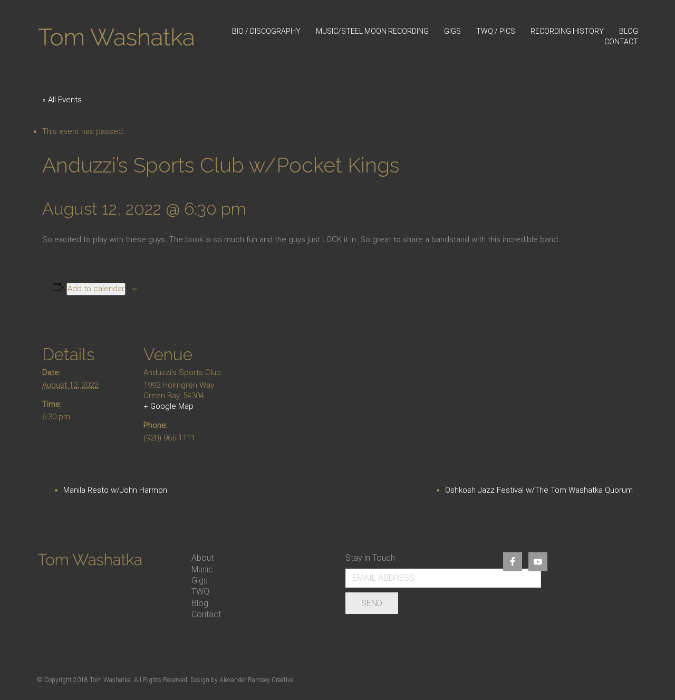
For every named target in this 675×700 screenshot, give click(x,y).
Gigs (199, 581)
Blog (199, 603)
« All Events (62, 99)
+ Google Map (168, 406)
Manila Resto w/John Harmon (115, 490)
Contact (206, 614)
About (202, 558)
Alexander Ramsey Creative (256, 680)
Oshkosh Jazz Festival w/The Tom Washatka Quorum (539, 490)
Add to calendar (96, 288)
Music (202, 569)
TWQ (200, 592)
